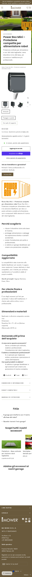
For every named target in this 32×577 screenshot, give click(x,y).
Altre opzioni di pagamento (16, 158)
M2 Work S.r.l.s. (9, 528)
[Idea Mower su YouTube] (29, 521)
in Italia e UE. (25, 132)
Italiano (26, 575)
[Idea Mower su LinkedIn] (26, 521)
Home (3, 67)
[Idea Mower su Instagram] (29, 519)
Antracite (5, 112)
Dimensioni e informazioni (13, 383)
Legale (5, 513)
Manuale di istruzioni (11, 397)
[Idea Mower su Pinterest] (26, 519)
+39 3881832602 (7, 540)
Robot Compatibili (9, 390)
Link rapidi (7, 508)
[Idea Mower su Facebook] (23, 519)
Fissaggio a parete (8, 118)
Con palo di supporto (9, 123)
